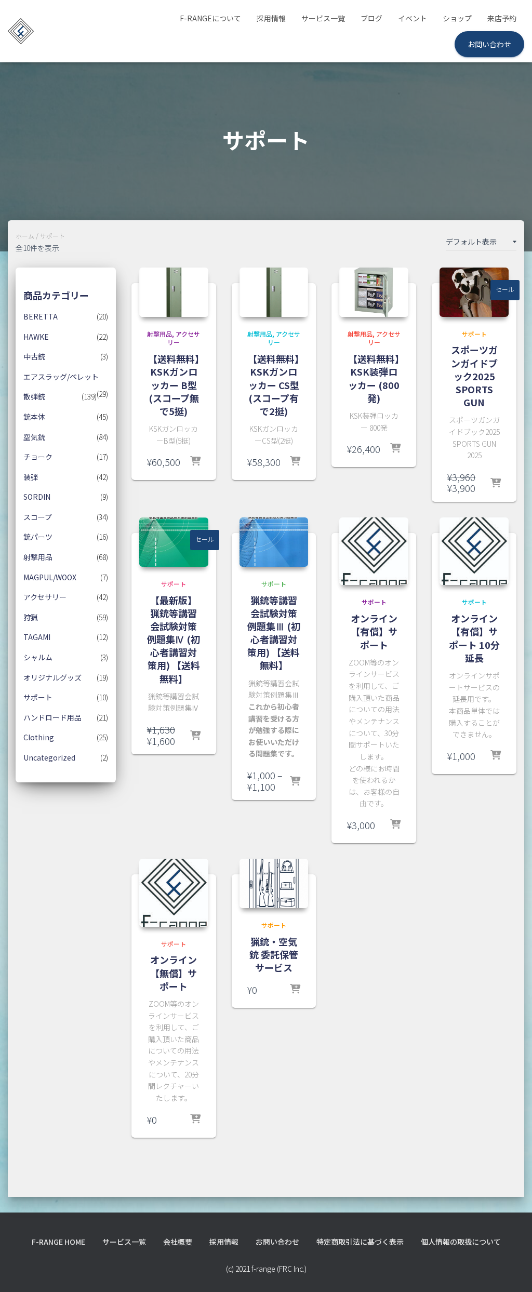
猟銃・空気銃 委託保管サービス (273, 954)
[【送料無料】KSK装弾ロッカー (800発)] (373, 292)
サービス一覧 (323, 18)
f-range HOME (58, 1241)
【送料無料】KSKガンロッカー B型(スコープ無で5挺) (174, 385)
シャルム (37, 657)
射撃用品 (37, 557)
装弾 (30, 477)
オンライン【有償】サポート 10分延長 (474, 637)
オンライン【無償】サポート (173, 972)
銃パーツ (37, 536)
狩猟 (30, 617)
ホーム (25, 235)
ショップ (457, 18)
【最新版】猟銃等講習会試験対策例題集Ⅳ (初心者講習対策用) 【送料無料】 (173, 639)
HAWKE (36, 336)
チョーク (37, 456)
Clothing (38, 737)
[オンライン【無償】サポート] (173, 892)
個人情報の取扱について (461, 1241)
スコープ (37, 517)
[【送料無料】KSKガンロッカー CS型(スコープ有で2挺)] (274, 292)
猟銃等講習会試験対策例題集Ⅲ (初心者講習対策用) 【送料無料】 (273, 632)
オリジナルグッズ (52, 677)
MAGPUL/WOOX (49, 577)
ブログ (371, 18)
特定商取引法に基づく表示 (360, 1241)
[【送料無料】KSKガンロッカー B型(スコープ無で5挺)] (173, 292)
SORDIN (36, 496)
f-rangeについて (210, 18)
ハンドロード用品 (52, 717)
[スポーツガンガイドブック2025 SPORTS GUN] (474, 292)
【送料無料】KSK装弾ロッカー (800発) (374, 378)
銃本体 (34, 416)
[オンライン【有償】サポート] (373, 551)
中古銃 (34, 356)
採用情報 (271, 18)
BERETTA (40, 316)
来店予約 (501, 18)
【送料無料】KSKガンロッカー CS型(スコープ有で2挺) (273, 385)
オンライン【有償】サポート (374, 631)
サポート (37, 697)
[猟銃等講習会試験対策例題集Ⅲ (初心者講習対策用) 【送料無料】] (274, 542)
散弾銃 (34, 396)
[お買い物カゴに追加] (495, 483)
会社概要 (177, 1241)
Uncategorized (49, 757)
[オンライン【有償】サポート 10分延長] (474, 551)
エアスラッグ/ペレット (61, 376)
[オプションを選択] (195, 462)
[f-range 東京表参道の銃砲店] (21, 31)
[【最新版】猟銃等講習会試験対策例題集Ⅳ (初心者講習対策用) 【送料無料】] (173, 542)
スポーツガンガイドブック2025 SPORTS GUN (474, 376)
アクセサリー (44, 597)
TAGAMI (36, 637)
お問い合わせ (489, 44)
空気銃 (34, 437)
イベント (412, 18)
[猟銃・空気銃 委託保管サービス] (274, 883)
